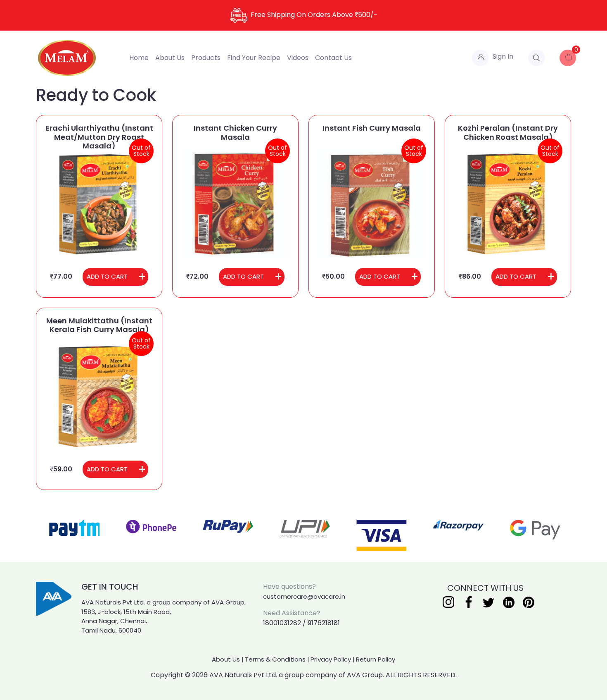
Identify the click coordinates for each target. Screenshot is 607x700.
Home (139, 57)
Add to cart (107, 276)
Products (206, 57)
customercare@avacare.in (304, 596)
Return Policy (375, 659)
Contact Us (333, 57)
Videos (297, 57)
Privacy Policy (331, 659)
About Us (170, 57)
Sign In (503, 56)
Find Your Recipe (253, 57)
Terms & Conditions (275, 659)
